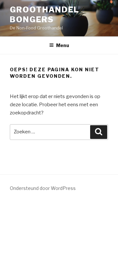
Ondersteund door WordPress (43, 188)
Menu (62, 45)
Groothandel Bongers (44, 14)
